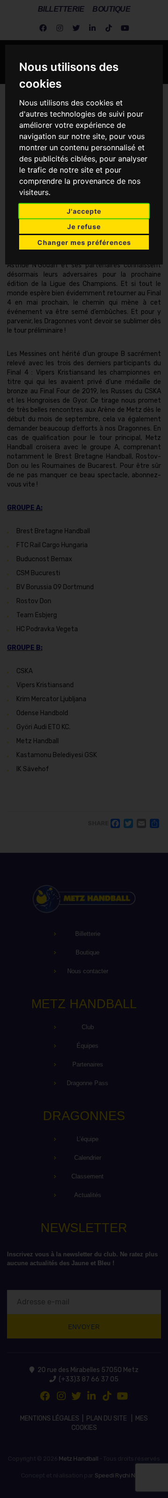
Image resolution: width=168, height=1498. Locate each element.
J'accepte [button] (84, 211)
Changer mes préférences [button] (84, 242)
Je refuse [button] (84, 226)
